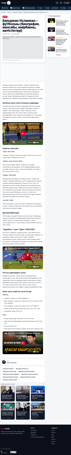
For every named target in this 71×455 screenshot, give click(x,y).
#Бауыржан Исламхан (8, 368)
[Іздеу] (60, 2)
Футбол (9, 12)
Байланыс (33, 435)
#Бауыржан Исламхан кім (22, 368)
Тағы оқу (58, 54)
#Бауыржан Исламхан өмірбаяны (11, 374)
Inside (5, 429)
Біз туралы (34, 430)
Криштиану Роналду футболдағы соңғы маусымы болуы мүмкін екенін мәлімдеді (61, 41)
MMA (52, 437)
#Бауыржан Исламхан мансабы (10, 377)
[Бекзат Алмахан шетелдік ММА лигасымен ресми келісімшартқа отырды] (51, 29)
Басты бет (3, 12)
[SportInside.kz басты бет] (6, 3)
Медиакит (33, 432)
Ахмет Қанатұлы (15, 34)
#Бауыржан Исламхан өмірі (9, 371)
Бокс (52, 435)
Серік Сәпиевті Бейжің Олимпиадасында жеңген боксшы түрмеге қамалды (62, 23)
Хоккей (53, 439)
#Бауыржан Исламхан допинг (10, 379)
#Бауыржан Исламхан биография (26, 371)
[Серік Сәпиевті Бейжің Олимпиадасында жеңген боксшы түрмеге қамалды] (51, 20)
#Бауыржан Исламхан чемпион (27, 377)
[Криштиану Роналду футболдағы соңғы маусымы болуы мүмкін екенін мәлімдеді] (51, 38)
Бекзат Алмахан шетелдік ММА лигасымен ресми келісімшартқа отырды (62, 32)
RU (57, 3)
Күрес (53, 443)
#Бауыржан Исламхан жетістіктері (29, 374)
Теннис (53, 441)
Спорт (53, 430)
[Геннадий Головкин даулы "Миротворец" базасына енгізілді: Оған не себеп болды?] (51, 49)
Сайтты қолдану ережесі (37, 437)
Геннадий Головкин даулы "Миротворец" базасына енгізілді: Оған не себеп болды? (62, 51)
